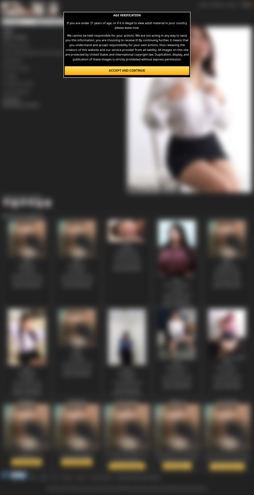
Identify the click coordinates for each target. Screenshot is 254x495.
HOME (203, 4)
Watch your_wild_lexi (227, 466)
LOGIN (231, 4)
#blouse (16, 61)
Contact (66, 477)
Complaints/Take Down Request (138, 477)
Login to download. (16, 91)
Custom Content (100, 477)
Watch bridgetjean (27, 462)
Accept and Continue (127, 70)
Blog (33, 477)
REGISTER (217, 4)
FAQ (55, 477)
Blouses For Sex (18, 45)
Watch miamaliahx (76, 462)
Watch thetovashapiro (127, 466)
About (44, 477)
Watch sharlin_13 (177, 466)
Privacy (81, 477)
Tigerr (25, 68)
